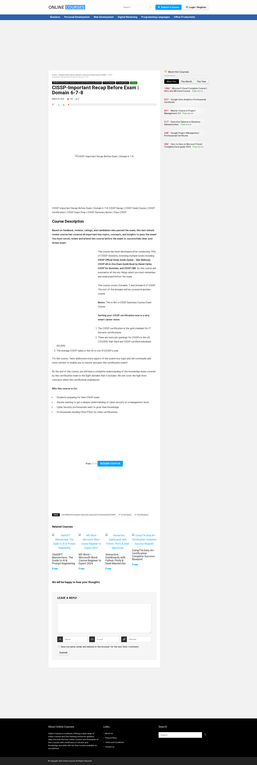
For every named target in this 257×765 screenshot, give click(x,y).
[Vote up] (64, 105)
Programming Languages (155, 17)
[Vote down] (59, 105)
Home (54, 75)
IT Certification (122, 83)
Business (55, 17)
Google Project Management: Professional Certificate (181, 134)
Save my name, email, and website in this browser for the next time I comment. (100, 646)
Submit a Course (170, 7)
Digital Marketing (127, 17)
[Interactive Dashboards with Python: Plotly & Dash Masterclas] (117, 535)
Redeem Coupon (110, 463)
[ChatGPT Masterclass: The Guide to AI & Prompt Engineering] (64, 535)
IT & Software (109, 83)
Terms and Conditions (114, 742)
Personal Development (77, 17)
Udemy (133, 83)
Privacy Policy (111, 738)
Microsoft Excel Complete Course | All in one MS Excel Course (185, 89)
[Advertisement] (128, 43)
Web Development (104, 17)
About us (109, 733)
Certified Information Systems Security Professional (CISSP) (82, 75)
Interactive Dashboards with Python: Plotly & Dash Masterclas (115, 559)
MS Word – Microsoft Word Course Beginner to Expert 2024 (90, 559)
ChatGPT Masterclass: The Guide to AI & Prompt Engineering (63, 559)
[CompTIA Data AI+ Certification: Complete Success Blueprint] (144, 535)
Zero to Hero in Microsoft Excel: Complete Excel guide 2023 (183, 145)
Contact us (109, 747)
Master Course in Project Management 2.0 (179, 112)
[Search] (150, 7)
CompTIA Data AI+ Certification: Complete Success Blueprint (143, 555)
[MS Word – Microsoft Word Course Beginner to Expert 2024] (91, 535)
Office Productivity (184, 17)
